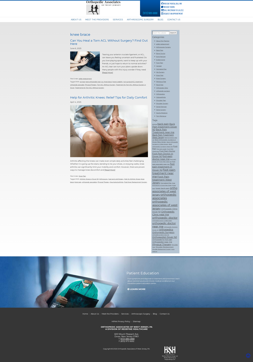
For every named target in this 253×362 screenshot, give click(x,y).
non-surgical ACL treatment (133, 82)
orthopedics (166, 229)
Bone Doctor (160, 53)
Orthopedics (160, 94)
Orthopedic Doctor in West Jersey (162, 220)
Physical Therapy (90, 85)
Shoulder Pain (161, 100)
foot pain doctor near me (162, 157)
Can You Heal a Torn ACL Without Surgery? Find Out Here (109, 42)
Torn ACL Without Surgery (106, 85)
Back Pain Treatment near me (163, 131)
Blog (160, 19)
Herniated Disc (161, 69)
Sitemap (136, 321)
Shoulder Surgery (162, 103)
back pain (163, 123)
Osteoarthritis (161, 97)
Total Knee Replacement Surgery (135, 182)
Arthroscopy (103, 179)
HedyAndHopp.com (170, 359)
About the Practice (162, 41)
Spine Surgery (161, 110)
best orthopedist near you (95, 82)
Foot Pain (159, 63)
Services (118, 19)
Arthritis (154, 124)
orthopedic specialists (89, 182)
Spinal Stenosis (161, 107)
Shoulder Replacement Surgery (161, 249)
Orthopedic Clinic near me (163, 213)
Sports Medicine (161, 113)
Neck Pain (159, 85)
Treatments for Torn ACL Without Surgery (89, 88)
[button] (248, 355)
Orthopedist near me (162, 242)
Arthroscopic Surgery (140, 19)
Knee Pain (82, 176)
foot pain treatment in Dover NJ (163, 167)
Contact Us (173, 19)
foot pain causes (161, 149)
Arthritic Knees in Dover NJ (89, 179)
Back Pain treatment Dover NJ (164, 127)
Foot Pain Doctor (167, 151)
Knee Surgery (161, 78)
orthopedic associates (164, 196)
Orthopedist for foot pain (162, 240)
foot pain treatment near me (163, 173)
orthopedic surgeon (163, 91)
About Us (76, 19)
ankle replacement (85, 79)
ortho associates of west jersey (164, 191)
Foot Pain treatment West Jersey (162, 179)
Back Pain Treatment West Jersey (163, 136)
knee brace (108, 82)
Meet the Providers (97, 19)
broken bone (160, 60)
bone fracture (161, 57)
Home (85, 314)
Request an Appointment (173, 13)
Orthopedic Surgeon (163, 232)
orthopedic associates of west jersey (164, 205)
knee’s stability (118, 82)
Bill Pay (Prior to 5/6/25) (173, 10)
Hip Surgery (160, 72)
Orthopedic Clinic (162, 88)
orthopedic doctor (165, 217)
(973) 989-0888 (150, 13)
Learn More (137, 289)
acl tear (82, 82)
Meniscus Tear (161, 82)
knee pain (78, 182)
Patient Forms (169, 7)
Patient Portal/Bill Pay (173, 3)
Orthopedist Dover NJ (164, 237)
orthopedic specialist (77, 85)
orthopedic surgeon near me (160, 235)
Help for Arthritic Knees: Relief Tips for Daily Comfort (108, 97)
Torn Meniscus (161, 116)
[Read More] (107, 73)
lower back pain (162, 188)
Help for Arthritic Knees (132, 179)
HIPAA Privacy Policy (121, 321)
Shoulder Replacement (164, 247)
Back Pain (159, 50)
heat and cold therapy (115, 179)
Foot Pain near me (165, 161)
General (158, 66)
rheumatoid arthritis (116, 182)
